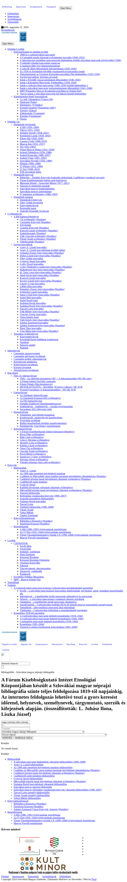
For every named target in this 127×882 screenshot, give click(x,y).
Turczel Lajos (26, 504)
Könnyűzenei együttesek (26, 364)
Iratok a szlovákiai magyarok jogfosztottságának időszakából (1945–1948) (56, 88)
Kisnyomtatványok (29, 205)
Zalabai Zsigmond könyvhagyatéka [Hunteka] (42, 325)
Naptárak (24, 342)
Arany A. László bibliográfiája (28, 764)
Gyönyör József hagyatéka (33, 261)
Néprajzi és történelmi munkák (35, 186)
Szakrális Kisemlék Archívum (34, 211)
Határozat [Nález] (28, 102)
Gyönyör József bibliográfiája (28, 778)
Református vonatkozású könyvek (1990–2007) (43, 496)
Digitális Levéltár (15, 49)
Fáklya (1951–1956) (30, 130)
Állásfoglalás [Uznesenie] (32, 113)
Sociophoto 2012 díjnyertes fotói (36, 409)
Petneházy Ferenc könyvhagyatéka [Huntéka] (42, 289)
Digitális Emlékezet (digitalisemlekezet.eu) (40, 403)
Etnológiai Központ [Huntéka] (35, 523)
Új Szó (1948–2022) (30, 169)
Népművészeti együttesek (26, 370)
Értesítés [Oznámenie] (30, 116)
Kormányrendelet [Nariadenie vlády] (38, 107)
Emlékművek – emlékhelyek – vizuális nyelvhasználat (46, 406)
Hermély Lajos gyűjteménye (34, 442)
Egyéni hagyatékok (23, 244)
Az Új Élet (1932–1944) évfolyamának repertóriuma (45, 532)
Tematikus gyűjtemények (26, 334)
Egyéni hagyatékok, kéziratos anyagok (39, 77)
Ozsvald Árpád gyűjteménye (34, 451)
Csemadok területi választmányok (30, 359)
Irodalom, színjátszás (30, 551)
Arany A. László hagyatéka (33, 247)
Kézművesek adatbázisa (25, 361)
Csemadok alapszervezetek (27, 353)
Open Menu (65, 8)
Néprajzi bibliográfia (30, 493)
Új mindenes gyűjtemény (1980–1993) (39, 194)
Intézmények (13, 350)
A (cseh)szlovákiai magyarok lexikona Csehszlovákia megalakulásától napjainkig (53, 588)
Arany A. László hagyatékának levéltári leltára (42, 250)
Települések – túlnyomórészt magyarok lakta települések (47, 607)
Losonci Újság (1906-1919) (33, 141)
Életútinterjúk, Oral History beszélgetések (40, 426)
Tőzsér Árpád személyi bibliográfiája (32, 795)
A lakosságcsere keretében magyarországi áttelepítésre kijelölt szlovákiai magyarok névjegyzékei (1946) (70, 60)
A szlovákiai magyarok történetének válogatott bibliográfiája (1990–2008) (50, 762)
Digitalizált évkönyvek (31, 200)
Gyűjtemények (14, 214)
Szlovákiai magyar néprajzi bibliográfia (33, 787)
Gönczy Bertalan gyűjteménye (35, 440)
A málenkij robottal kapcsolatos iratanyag (40, 63)
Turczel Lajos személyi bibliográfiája (32, 792)
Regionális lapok (28, 208)
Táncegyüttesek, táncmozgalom (35, 568)
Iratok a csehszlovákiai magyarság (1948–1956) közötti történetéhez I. (54, 85)
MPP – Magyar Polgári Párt (27, 579)
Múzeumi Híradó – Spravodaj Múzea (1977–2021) (45, 183)
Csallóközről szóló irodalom (33, 482)
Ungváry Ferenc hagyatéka (33, 314)
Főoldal (5, 876)
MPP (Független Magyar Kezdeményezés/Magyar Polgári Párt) (51, 91)
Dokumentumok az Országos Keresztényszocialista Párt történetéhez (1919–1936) (60, 74)
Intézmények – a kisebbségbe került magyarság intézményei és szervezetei (56, 596)
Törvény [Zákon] (28, 110)
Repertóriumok (21, 526)
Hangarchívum (21, 412)
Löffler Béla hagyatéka (31, 286)
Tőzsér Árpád (26, 509)
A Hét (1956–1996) (29, 127)
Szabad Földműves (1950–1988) (36, 152)
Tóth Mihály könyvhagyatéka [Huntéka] (39, 311)
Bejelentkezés (8, 30)
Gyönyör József (27, 484)
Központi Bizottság (29, 557)
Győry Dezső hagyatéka (32, 264)
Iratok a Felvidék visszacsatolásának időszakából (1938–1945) (50, 79)
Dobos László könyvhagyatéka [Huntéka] (40, 255)
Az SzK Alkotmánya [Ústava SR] (36, 99)
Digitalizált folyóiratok (25, 124)
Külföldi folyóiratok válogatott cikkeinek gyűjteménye (46, 487)
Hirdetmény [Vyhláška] (31, 105)
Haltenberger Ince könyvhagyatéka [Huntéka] (42, 269)
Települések (13, 582)
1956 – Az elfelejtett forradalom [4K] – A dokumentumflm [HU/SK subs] (56, 378)
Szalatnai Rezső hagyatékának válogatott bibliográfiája (40, 784)
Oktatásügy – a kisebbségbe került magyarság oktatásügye (48, 602)
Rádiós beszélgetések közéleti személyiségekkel (43, 423)
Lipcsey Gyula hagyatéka (32, 283)
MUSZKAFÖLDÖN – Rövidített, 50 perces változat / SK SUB (51, 387)
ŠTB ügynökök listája (30, 172)
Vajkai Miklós (26, 512)
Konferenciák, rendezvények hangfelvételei (41, 417)
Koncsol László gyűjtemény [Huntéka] (39, 230)
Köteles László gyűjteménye (34, 445)
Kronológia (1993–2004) (32, 624)
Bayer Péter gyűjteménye (32, 434)
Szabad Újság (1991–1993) (33, 158)
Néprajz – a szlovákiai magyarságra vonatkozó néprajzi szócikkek (52, 599)
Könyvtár (12, 465)
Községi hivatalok (22, 367)
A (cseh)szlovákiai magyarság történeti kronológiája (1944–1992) (52, 618)
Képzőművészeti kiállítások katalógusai (39, 339)
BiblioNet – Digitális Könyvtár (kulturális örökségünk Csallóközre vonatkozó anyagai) (62, 177)
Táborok (24, 565)
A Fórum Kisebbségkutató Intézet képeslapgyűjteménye (47, 431)
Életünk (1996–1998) (30, 163)
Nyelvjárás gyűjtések (30, 420)
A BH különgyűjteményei (26, 216)
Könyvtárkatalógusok (24, 518)
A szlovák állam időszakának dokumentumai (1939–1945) (48, 68)
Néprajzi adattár (27, 345)
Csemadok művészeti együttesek (29, 356)
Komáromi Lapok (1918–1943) (35, 135)
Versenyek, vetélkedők (31, 571)
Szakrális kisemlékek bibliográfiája (37, 498)
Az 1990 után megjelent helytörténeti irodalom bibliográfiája (43, 767)
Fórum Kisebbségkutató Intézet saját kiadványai (43, 180)
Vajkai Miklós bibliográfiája (27, 798)
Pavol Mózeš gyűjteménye (33, 454)
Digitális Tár (13, 121)
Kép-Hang (12, 373)
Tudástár (11, 585)
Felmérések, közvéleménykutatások (37, 415)
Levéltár (11, 540)
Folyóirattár (25, 225)
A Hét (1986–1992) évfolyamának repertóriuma (43, 529)
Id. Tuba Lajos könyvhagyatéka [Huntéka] (40, 272)
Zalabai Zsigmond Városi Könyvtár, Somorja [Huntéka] (41, 809)
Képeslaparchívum (23, 429)
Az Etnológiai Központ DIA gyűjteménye (40, 398)
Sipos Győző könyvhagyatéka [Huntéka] (40, 294)
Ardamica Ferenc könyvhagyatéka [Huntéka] (42, 253)
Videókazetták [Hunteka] (32, 241)
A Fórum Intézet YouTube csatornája (38, 381)
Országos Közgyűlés (30, 563)
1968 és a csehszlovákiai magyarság (37, 54)
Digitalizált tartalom (23, 197)
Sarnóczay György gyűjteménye (35, 456)
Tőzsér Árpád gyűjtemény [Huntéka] (38, 239)
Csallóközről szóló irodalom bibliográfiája (34, 776)
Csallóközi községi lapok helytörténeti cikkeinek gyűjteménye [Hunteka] (55, 479)
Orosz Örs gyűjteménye (31, 448)
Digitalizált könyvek (23, 174)
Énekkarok (25, 574)
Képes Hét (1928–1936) (32, 138)
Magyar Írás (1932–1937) (32, 144)
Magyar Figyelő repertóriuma (34, 537)
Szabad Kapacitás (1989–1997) (35, 155)
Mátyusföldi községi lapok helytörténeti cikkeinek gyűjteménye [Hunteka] (56, 490)
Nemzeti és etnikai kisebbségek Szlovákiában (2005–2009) (48, 627)
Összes (23, 119)
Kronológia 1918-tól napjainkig (29, 613)
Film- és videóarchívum (25, 375)
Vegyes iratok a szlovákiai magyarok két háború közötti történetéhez (53, 93)
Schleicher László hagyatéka (34, 292)
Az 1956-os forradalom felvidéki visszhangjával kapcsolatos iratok (52, 71)
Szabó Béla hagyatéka (31, 297)
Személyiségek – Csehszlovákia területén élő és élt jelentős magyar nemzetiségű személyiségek (66, 604)
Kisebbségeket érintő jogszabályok (31, 96)
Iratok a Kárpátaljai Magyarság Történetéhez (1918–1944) (48, 82)
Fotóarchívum (20, 392)
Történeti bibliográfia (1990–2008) (37, 507)
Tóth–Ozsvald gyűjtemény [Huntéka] (38, 236)
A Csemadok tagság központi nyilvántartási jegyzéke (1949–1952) (52, 57)
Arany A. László (28, 470)
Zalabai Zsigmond (29, 515)
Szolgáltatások (36, 7)
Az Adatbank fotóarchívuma (34, 395)
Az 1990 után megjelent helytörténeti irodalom (42, 473)
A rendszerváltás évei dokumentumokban (40, 66)
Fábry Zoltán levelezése (31, 202)
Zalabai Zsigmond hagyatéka (34, 322)
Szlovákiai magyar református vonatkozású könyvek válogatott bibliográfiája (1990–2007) (58, 789)
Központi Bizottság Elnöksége (35, 560)
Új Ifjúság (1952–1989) (31, 166)
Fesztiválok (25, 549)
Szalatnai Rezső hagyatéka (33, 303)
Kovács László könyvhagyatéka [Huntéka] (41, 281)
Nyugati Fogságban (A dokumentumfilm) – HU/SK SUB (48, 389)
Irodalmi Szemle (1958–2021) (34, 133)
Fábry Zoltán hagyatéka (31, 258)
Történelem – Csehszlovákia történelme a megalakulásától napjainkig (53, 610)
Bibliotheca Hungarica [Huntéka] (36, 521)
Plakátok (24, 348)
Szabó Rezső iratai (29, 300)
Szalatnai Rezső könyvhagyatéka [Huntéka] (41, 306)
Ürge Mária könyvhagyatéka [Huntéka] (39, 331)
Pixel (94, 879)
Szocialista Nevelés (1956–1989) (36, 160)
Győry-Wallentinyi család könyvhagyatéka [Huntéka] (46, 267)
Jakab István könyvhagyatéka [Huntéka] (39, 275)
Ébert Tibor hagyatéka (31, 328)
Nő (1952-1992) (28, 147)
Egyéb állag (25, 546)
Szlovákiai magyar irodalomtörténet (37, 188)
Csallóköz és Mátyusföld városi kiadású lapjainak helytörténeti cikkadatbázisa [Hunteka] (63, 476)
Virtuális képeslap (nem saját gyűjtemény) (40, 462)
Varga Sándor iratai (29, 317)
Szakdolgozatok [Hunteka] (33, 233)
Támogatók (51, 7)
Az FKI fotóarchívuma (31, 401)
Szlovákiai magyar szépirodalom (36, 191)
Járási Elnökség (27, 554)
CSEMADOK (21, 543)
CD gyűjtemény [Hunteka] (33, 219)
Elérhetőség (7, 7)
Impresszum (21, 7)
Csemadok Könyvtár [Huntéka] (35, 222)
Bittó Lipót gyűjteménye (32, 437)
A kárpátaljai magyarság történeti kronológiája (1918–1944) (49, 621)
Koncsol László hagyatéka (33, 278)
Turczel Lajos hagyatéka (32, 308)
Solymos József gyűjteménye (34, 459)
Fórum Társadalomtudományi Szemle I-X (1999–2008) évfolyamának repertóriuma (60, 535)
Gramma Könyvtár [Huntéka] (34, 227)
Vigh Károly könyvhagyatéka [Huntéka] (39, 320)
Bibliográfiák (20, 468)
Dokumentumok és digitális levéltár (31, 52)
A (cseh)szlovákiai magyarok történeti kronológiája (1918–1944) (51, 616)
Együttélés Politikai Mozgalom (29, 576)
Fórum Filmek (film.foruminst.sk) (36, 384)
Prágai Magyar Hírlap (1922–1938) (37, 149)
